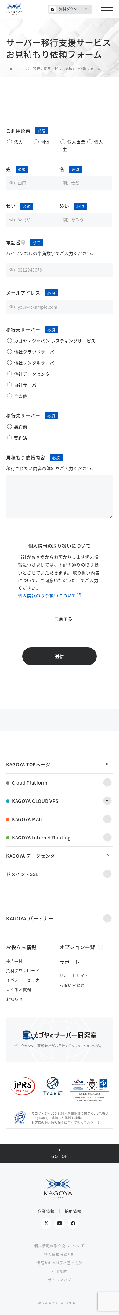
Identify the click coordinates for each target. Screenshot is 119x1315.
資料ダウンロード (73, 8)
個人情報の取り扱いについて (47, 595)
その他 (20, 396)
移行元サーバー (23, 329)
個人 (98, 142)
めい (64, 206)
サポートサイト (74, 975)
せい (11, 206)
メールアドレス (23, 292)
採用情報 (73, 1211)
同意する (63, 618)
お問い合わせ (72, 985)
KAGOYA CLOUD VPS (35, 801)
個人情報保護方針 (59, 1254)
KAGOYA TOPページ (28, 764)
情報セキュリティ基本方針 (59, 1262)
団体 (45, 142)
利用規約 (59, 1271)
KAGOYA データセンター (33, 855)
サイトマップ (59, 1279)
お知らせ (14, 999)
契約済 (20, 438)
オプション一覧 (77, 947)
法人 (18, 142)
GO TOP (59, 1156)
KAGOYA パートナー (29, 918)
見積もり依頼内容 (25, 457)
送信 (59, 656)
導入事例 (14, 960)
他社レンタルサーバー (36, 363)
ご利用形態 (18, 130)
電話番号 (16, 242)
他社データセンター (34, 374)
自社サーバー (27, 385)
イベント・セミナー (25, 980)
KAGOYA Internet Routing (41, 837)
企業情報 (46, 1211)
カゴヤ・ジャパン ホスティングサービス (55, 341)
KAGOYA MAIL (27, 819)
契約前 (20, 427)
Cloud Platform (30, 782)
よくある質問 (18, 989)
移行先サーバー (23, 415)
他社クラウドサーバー (36, 352)
